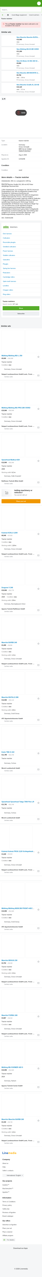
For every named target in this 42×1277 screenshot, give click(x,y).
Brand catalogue (7, 1216)
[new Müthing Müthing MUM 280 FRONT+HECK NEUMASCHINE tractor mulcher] (21, 894)
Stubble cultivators (9, 255)
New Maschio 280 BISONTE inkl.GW (28, 73)
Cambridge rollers (9, 277)
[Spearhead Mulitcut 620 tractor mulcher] (21, 445)
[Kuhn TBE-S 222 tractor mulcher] (21, 738)
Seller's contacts (7, 1170)
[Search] (39, 10)
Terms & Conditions (8, 1201)
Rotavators (6, 273)
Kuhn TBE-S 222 (8, 752)
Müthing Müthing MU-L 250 (12, 356)
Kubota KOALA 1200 (10, 533)
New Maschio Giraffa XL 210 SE (28, 85)
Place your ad (21, 501)
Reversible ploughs (9, 242)
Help (4, 1167)
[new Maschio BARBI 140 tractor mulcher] (21, 628)
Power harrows (8, 251)
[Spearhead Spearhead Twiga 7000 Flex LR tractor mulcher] (21, 787)
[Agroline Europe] (13, 3)
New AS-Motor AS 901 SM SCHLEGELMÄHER (28, 61)
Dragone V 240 (7, 587)
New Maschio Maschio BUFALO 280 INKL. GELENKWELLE (28, 37)
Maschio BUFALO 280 (10, 697)
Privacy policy (7, 1205)
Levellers (6, 286)
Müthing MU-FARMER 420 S (12, 1067)
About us (5, 1163)
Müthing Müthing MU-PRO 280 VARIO (16, 408)
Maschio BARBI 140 (9, 642)
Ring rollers (6, 294)
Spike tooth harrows (9, 281)
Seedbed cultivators (9, 247)
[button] (39, 3)
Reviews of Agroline (9, 1212)
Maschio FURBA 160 (9, 1015)
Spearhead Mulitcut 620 (11, 460)
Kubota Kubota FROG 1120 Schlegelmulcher (19, 851)
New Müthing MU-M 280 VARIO (28, 49)
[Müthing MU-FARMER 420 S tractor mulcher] (21, 1053)
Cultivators (6, 238)
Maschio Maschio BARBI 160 (13, 1119)
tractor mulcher (24, 141)
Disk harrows (7, 234)
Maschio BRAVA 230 (9, 960)
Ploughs (5, 264)
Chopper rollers (8, 290)
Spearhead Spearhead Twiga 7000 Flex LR (18, 802)
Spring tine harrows (9, 268)
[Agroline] (8, 15)
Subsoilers (6, 260)
